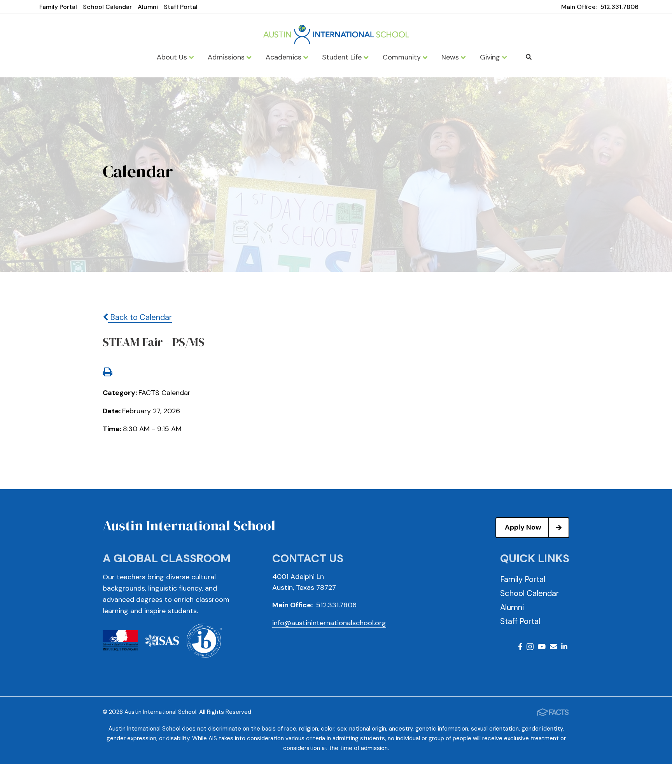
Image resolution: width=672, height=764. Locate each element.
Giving (491, 57)
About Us (173, 57)
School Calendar (107, 7)
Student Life (343, 57)
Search (528, 57)
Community (403, 57)
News (451, 57)
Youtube (542, 648)
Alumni (148, 7)
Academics (284, 57)
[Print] (107, 373)
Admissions (227, 57)
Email (553, 648)
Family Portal (58, 7)
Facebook (520, 648)
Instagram (530, 648)
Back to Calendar (140, 317)
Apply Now (523, 527)
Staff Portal (181, 7)
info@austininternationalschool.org (329, 623)
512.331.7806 (619, 7)
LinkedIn (564, 648)
